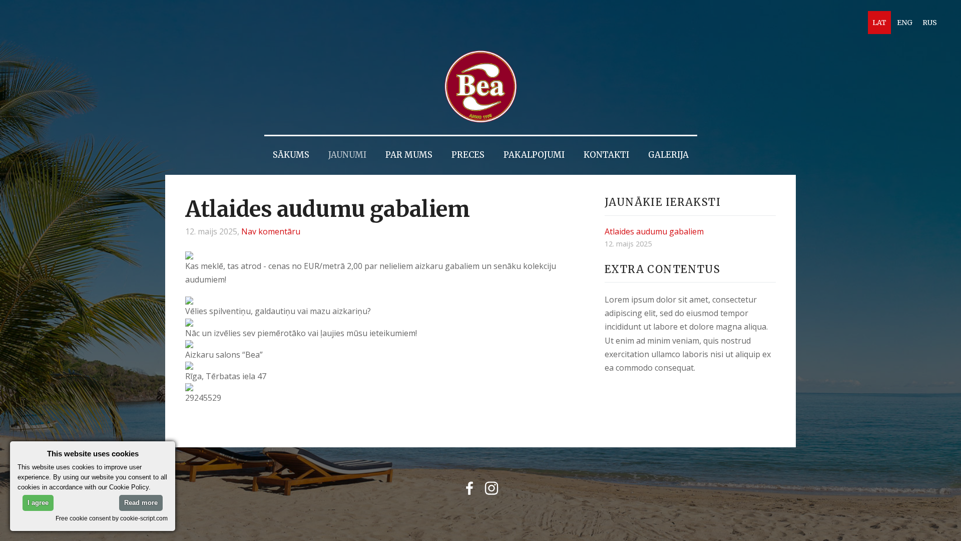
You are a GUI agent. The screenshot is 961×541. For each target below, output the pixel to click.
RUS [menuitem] (929, 22)
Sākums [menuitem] (291, 155)
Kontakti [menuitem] (606, 155)
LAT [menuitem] (879, 22)
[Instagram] (492, 488)
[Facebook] (469, 488)
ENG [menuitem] (904, 22)
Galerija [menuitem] (668, 155)
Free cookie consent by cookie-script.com (112, 518)
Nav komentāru (270, 231)
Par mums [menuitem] (408, 155)
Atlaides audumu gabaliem (654, 231)
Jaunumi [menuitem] (347, 155)
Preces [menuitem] (468, 155)
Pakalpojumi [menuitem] (534, 155)
